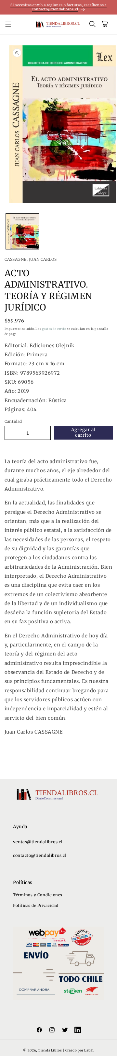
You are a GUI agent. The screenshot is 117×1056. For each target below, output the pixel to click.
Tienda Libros (50, 1050)
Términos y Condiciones (37, 894)
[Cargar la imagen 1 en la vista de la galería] (22, 231)
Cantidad (13, 421)
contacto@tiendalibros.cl (39, 855)
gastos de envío (54, 328)
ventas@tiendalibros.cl (37, 841)
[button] (11, 24)
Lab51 (89, 1050)
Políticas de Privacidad (35, 905)
